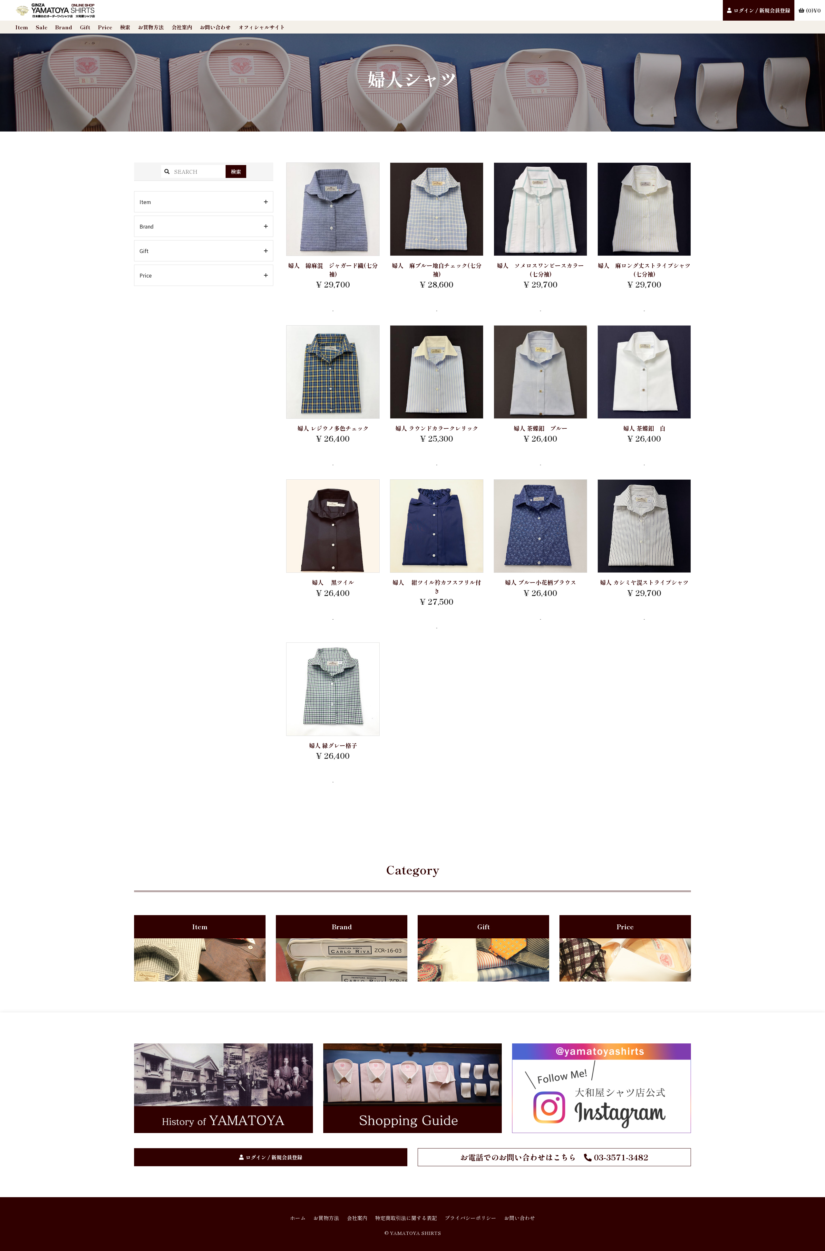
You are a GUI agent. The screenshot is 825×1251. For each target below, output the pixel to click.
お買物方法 (151, 27)
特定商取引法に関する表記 (406, 1218)
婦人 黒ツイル (333, 582)
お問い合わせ (215, 27)
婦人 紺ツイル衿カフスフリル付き (437, 586)
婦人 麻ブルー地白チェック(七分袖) (436, 269)
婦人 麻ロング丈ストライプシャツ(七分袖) (644, 269)
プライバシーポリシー (470, 1218)
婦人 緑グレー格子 (333, 745)
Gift (85, 27)
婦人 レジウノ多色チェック (333, 428)
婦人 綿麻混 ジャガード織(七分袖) (333, 269)
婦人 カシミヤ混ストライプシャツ (644, 582)
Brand (63, 27)
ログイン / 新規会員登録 (761, 10)
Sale (41, 27)
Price (105, 27)
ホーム (298, 1218)
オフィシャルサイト (261, 27)
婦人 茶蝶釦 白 (644, 428)
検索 (125, 27)
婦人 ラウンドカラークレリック (436, 428)
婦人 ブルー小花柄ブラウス (540, 582)
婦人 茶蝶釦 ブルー (541, 428)
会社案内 (181, 27)
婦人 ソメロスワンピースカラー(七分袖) (540, 269)
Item (21, 27)
